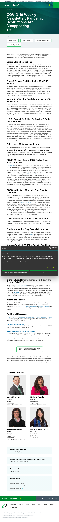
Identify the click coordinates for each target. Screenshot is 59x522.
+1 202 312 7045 (34, 403)
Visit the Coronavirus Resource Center (29, 349)
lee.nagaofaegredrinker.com (37, 437)
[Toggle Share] (10, 29)
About (39, 504)
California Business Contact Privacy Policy (34, 513)
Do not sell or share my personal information (16, 272)
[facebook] (46, 498)
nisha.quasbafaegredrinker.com (38, 404)
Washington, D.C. (11, 401)
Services (21, 504)
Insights (33, 504)
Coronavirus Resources (15, 488)
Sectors (27, 504)
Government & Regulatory (16, 452)
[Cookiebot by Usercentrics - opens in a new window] (50, 248)
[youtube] (56, 498)
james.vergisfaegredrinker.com (14, 404)
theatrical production (43, 306)
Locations (45, 504)
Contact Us (3, 513)
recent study (11, 165)
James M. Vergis (12, 40)
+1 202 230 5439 (10, 403)
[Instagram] (49, 498)
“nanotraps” (16, 292)
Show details (50, 267)
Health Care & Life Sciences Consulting (19, 461)
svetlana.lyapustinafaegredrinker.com (16, 439)
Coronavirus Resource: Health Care (18, 483)
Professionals (13, 504)
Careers (52, 504)
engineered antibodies (21, 285)
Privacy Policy (9, 513)
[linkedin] (42, 498)
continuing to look (26, 202)
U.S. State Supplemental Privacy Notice (20, 513)
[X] (52, 498)
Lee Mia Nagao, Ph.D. (14, 45)
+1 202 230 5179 (10, 438)
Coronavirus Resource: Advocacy (17, 481)
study (11, 221)
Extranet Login (14, 507)
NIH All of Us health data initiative (34, 174)
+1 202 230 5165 (34, 435)
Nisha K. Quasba (26, 40)
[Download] (7, 29)
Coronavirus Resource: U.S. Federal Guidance (20, 486)
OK (43, 272)
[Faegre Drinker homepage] (11, 5)
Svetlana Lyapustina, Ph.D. (43, 40)
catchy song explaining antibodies (27, 306)
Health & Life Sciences (15, 471)
